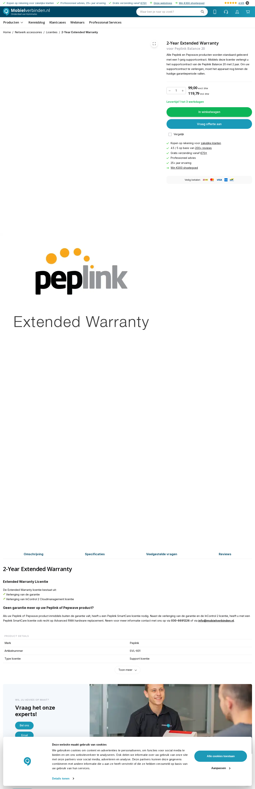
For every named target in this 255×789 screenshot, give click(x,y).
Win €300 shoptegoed (191, 3)
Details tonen (60, 778)
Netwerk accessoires (28, 32)
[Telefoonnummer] (215, 12)
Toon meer (125, 670)
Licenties (51, 32)
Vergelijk (179, 134)
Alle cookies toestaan (221, 756)
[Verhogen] (183, 91)
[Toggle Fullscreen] (154, 43)
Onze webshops (163, 3)
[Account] (237, 12)
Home (7, 32)
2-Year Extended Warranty (79, 32)
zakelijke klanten (211, 143)
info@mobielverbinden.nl (216, 620)
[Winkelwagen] (247, 11)
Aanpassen (218, 768)
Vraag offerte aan (209, 124)
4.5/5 (241, 3)
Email (24, 735)
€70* (143, 3)
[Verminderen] (169, 91)
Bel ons (24, 725)
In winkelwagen (209, 112)
